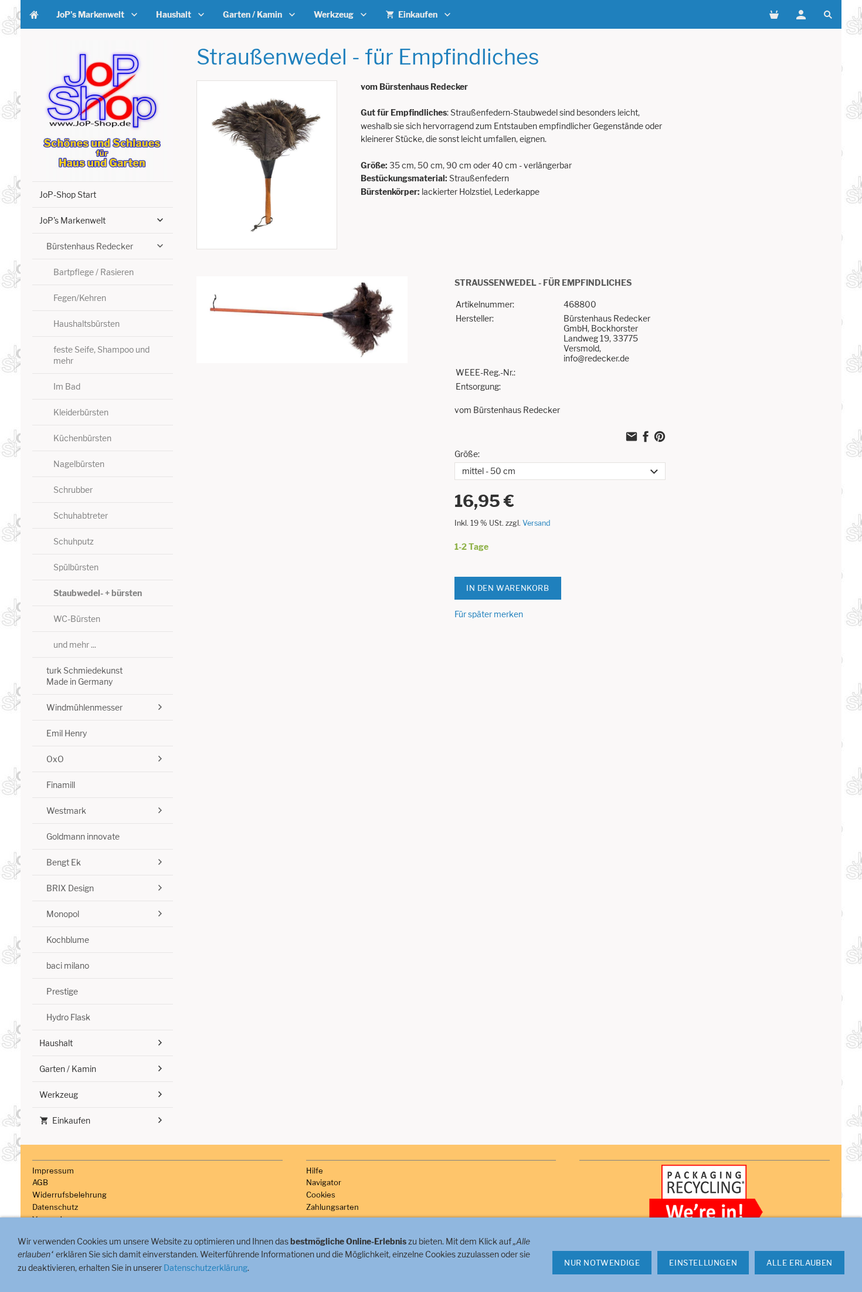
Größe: (467, 454)
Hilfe (314, 1170)
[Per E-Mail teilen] (631, 438)
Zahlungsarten (332, 1207)
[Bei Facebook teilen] (645, 438)
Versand (536, 523)
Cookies (320, 1194)
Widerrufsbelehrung (69, 1194)
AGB (40, 1182)
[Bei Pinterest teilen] (660, 438)
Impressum (53, 1170)
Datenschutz (55, 1207)
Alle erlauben (799, 1262)
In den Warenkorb (507, 588)
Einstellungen (703, 1262)
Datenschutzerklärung (205, 1268)
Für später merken (488, 614)
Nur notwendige (602, 1262)
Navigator (323, 1182)
